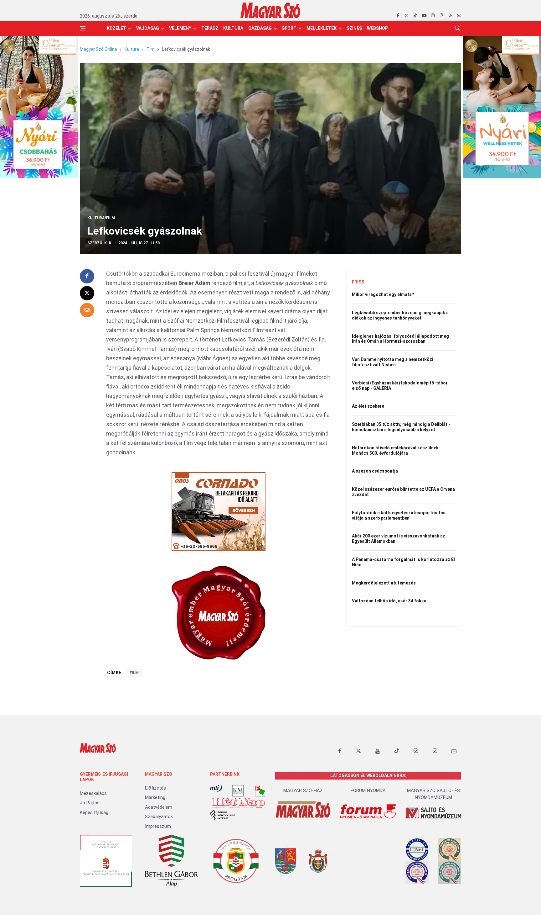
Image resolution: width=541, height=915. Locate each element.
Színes (354, 28)
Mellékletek (322, 28)
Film (151, 49)
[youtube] (424, 16)
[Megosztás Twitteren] (87, 293)
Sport (289, 28)
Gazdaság (260, 28)
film (134, 673)
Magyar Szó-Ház (303, 790)
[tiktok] (415, 16)
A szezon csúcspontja (375, 470)
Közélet (116, 28)
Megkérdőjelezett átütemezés (384, 582)
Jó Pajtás (90, 803)
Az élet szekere (368, 406)
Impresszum (158, 826)
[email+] (454, 751)
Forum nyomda (368, 790)
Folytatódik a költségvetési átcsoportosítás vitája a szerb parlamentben (399, 515)
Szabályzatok (159, 816)
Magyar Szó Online (98, 49)
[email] (459, 16)
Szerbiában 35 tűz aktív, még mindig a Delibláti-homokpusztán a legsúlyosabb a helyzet (401, 427)
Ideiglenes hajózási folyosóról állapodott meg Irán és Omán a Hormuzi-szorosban (400, 339)
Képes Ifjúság (94, 812)
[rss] (450, 16)
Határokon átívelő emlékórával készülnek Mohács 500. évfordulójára (395, 450)
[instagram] (433, 16)
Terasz (209, 28)
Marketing (155, 797)
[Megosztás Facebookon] (87, 276)
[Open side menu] (82, 28)
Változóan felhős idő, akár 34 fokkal (390, 600)
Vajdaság (147, 28)
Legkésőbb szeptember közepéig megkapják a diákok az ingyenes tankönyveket (400, 315)
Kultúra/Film (101, 218)
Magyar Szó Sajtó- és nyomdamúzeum (433, 794)
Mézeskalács (93, 793)
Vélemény (180, 28)
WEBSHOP (377, 28)
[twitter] (406, 16)
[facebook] (398, 16)
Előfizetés (155, 788)
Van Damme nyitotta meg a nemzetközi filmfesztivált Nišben (392, 362)
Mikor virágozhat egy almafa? (383, 294)
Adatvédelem (158, 807)
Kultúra (233, 28)
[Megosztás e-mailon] (87, 310)
